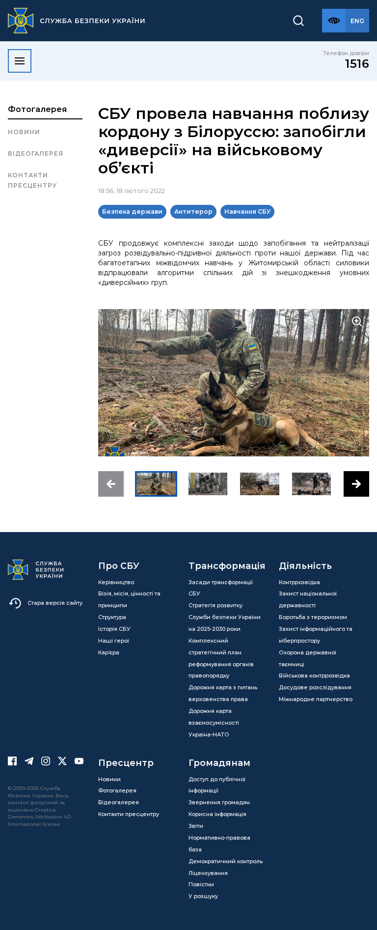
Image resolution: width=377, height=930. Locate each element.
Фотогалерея (37, 109)
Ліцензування (208, 873)
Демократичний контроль (225, 861)
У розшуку (203, 896)
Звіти (195, 825)
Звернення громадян (219, 802)
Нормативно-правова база (219, 843)
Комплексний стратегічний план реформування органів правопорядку (221, 658)
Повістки (201, 884)
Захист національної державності (308, 599)
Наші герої (113, 640)
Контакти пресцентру (32, 180)
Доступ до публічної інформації (216, 785)
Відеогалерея (35, 153)
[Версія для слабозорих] (334, 20)
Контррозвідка (299, 582)
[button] (111, 484)
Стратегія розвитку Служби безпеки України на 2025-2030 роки (224, 617)
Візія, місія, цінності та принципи (129, 599)
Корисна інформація (217, 814)
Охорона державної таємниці (307, 658)
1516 (357, 63)
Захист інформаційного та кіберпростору (315, 634)
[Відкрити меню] (19, 61)
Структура (112, 617)
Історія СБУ (114, 628)
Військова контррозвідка (314, 675)
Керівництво (116, 582)
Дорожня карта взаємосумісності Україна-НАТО (213, 722)
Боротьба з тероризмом (313, 617)
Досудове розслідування (315, 687)
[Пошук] (298, 20)
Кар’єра (108, 652)
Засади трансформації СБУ (220, 588)
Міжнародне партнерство (315, 699)
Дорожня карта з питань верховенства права (222, 693)
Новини (24, 132)
